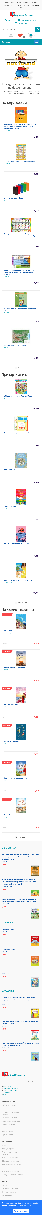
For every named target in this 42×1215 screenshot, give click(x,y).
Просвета (6, 398)
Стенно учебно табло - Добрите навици (19, 161)
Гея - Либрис (7, 163)
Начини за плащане (10, 1158)
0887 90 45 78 (12, 20)
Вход (21, 7)
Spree (5, 200)
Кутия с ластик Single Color (14, 198)
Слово (4, 862)
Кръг (5, 743)
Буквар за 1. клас (8, 929)
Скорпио (6, 276)
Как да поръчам (9, 1149)
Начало (7, 2)
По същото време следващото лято (18, 580)
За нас (13, 2)
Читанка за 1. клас (8, 949)
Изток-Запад (7, 633)
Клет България (8, 435)
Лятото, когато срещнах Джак (15, 667)
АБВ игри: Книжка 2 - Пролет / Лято (18, 396)
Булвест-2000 (7, 886)
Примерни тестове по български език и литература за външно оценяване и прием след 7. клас (20, 126)
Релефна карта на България (15, 345)
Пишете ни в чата (10, 1090)
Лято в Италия (9, 815)
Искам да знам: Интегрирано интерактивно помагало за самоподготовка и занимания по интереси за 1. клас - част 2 (19, 882)
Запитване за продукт (9, 5)
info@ (29, 20)
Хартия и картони (8, 1124)
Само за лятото (10, 506)
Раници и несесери (9, 1128)
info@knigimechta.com (11, 1088)
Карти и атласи (7, 1135)
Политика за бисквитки (12, 1164)
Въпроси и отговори (22, 2)
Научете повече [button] (26, 1206)
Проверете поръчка (23, 5)
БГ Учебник (7, 130)
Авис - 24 (6, 238)
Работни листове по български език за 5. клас (20, 310)
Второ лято (8, 631)
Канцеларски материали (11, 1121)
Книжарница (22, 23)
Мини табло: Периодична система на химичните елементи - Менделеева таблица (19, 272)
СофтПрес (6, 669)
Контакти (34, 2)
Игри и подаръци (8, 1131)
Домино (6, 347)
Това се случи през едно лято (15, 778)
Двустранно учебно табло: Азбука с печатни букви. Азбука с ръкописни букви (21, 235)
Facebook (6, 1093)
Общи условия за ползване (13, 1175)
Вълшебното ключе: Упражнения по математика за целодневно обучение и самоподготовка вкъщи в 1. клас (20, 1000)
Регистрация (35, 5)
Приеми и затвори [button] (21, 1211)
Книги (4, 1108)
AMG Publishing (8, 582)
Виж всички (22, 368)
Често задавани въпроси (11, 1168)
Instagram (6, 1095)
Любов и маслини (11, 704)
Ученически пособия (9, 1118)
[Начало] (21, 14)
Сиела (5, 545)
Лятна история (10, 470)
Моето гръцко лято (11, 741)
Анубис (5, 932)
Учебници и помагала (10, 1105)
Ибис (5, 508)
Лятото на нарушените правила (17, 543)
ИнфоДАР (6, 472)
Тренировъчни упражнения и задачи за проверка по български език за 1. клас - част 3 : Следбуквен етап (20, 857)
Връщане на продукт (11, 1161)
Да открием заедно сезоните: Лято (18, 433)
